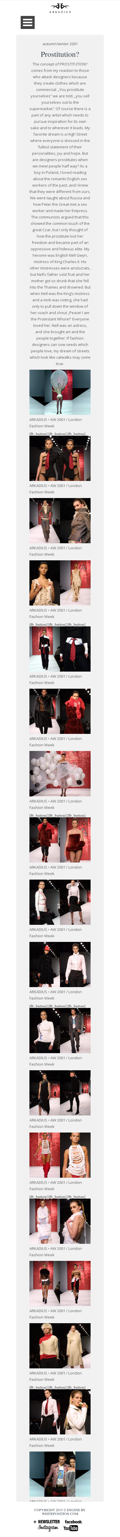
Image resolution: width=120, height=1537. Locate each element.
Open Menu (28, 22)
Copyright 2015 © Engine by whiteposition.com (60, 1511)
